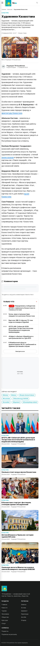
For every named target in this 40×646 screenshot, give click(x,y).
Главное (4, 604)
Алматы (23, 604)
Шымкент (24, 611)
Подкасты (5, 631)
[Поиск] (37, 3)
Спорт (4, 623)
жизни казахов (8, 157)
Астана (23, 608)
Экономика (5, 614)
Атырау (23, 620)
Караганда (24, 614)
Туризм (4, 611)
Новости (4, 608)
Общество (5, 617)
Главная (4, 9)
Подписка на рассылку (9, 634)
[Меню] (2, 2)
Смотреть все (20, 351)
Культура (9, 9)
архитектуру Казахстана (12, 113)
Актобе (23, 617)
